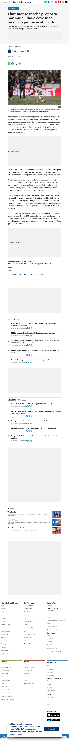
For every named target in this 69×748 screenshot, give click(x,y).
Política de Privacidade (7, 653)
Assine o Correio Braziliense (54, 651)
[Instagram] (56, 3)
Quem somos (4, 650)
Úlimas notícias (5, 677)
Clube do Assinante (52, 648)
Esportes (17, 46)
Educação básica (28, 605)
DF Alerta (49, 666)
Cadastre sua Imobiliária (7, 699)
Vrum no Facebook (29, 683)
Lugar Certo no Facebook (7, 693)
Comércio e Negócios (52, 630)
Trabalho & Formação (29, 611)
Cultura (26, 624)
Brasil (2, 615)
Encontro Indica (51, 690)
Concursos (28, 644)
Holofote (3, 640)
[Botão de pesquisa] (9, 2)
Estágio (26, 615)
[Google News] (62, 3)
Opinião (3, 637)
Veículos (49, 617)
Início (10, 46)
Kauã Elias (24, 274)
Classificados (52, 608)
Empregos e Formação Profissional (56, 620)
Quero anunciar (51, 610)
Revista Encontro (54, 679)
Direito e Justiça (5, 631)
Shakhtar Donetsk (37, 274)
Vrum (26, 662)
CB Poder (49, 672)
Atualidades (50, 687)
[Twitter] (52, 3)
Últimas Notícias (28, 621)
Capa (2, 605)
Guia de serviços (5, 680)
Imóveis (49, 614)
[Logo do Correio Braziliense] (22, 2)
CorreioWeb (52, 603)
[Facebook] (49, 3)
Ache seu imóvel (5, 664)
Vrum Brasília (50, 675)
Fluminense (13, 274)
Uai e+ (48, 704)
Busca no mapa (5, 670)
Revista (49, 684)
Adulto (48, 623)
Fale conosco (27, 640)
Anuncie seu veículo (29, 667)
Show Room (4, 683)
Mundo (3, 621)
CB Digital (49, 641)
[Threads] (66, 3)
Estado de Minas (51, 697)
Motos (25, 680)
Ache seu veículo (28, 664)
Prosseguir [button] (51, 729)
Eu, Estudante (30, 603)
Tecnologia (4, 644)
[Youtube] (59, 3)
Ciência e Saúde (5, 634)
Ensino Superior (28, 608)
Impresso (51, 633)
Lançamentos (4, 673)
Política (3, 611)
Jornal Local (50, 669)
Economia (3, 618)
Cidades (3, 608)
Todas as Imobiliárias (6, 696)
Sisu (25, 631)
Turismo (3, 647)
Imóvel (4, 662)
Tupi (48, 707)
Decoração (4, 686)
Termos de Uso (5, 657)
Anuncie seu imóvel (6, 667)
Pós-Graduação (28, 637)
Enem (25, 618)
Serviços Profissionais (52, 626)
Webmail (49, 605)
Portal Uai (49, 701)
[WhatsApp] (45, 3)
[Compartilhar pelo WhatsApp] (31, 328)
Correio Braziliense (9, 603)
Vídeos (26, 677)
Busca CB (49, 645)
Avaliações (27, 673)
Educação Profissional (29, 634)
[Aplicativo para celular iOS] (53, 715)
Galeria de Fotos (5, 689)
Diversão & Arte (5, 624)
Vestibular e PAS (28, 628)
